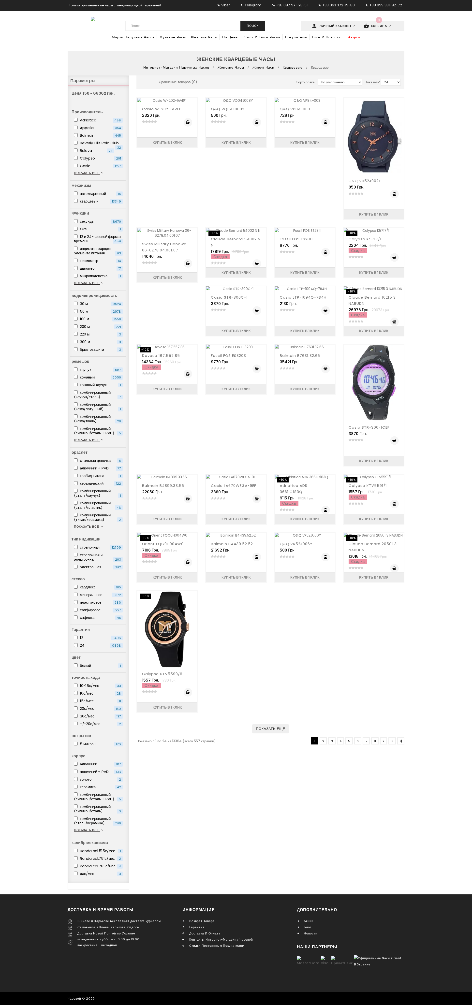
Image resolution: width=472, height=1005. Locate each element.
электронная (100, 566)
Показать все (87, 173)
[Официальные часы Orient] (378, 961)
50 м (100, 311)
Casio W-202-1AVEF (161, 109)
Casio (100, 165)
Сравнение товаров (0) (178, 81)
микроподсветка (100, 275)
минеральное (100, 594)
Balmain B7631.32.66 (300, 355)
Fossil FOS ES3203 (228, 355)
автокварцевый (100, 193)
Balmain (100, 135)
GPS (100, 229)
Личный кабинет (336, 26)
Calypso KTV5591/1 (368, 485)
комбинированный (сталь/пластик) (97, 505)
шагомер (100, 268)
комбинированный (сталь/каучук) (97, 493)
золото (100, 779)
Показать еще (270, 728)
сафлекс (100, 617)
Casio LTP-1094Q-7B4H (303, 297)
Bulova (95, 150)
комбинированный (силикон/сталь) (97, 809)
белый (100, 665)
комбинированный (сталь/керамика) (97, 821)
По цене (230, 37)
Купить (188, 122)
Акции (354, 37)
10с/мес (100, 693)
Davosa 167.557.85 (161, 355)
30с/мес (100, 716)
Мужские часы (173, 37)
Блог (307, 927)
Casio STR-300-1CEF (369, 427)
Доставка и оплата (205, 933)
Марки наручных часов (133, 37)
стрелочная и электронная (97, 557)
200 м (100, 326)
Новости (310, 933)
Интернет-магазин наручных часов (176, 67)
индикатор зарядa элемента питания (97, 251)
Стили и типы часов (261, 37)
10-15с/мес (100, 685)
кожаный (100, 377)
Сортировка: (305, 82)
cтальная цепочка (100, 460)
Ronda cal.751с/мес (100, 858)
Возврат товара (202, 921)
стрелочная (100, 547)
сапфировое (100, 609)
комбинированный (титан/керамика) (97, 517)
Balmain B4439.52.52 (232, 543)
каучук (100, 369)
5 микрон (100, 743)
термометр (100, 260)
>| (400, 741)
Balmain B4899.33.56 (163, 485)
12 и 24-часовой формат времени (97, 239)
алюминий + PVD (100, 468)
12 (100, 637)
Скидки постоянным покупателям (216, 946)
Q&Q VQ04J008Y (228, 109)
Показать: (372, 82)
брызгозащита (100, 349)
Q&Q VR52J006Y (296, 543)
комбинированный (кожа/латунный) (97, 406)
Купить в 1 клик (167, 142)
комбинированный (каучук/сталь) (97, 394)
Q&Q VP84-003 (295, 109)
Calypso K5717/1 (365, 239)
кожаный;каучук (100, 384)
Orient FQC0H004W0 (163, 543)
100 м (100, 318)
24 (100, 645)
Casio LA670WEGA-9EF (233, 485)
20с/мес (100, 708)
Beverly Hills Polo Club (100, 143)
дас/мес (100, 873)
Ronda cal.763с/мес (100, 866)
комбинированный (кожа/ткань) (97, 418)
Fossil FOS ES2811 (296, 239)
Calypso (100, 158)
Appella (100, 127)
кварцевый (100, 201)
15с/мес (100, 700)
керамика (100, 786)
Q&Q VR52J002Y (365, 180)
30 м (100, 303)
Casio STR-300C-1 (229, 297)
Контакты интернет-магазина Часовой (221, 939)
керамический (100, 483)
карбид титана (100, 475)
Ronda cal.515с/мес (100, 850)
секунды (100, 221)
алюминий (100, 764)
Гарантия (197, 927)
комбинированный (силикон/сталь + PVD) (97, 431)
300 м (100, 341)
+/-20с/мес (100, 723)
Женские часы (204, 37)
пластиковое (100, 602)
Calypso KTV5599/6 (162, 673)
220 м (100, 334)
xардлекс (100, 587)
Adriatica (100, 120)
